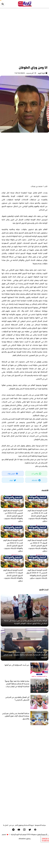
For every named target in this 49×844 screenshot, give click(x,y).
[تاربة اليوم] (25, 3)
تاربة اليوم (41, 73)
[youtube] (19, 830)
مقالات (45, 62)
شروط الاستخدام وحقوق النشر (24, 824)
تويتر (11, 480)
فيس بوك (11, 473)
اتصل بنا (5, 824)
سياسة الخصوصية (40, 824)
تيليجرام (35, 480)
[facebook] (35, 830)
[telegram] (13, 830)
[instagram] (24, 830)
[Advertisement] (24, 33)
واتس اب (34, 473)
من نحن (11, 824)
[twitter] (30, 830)
